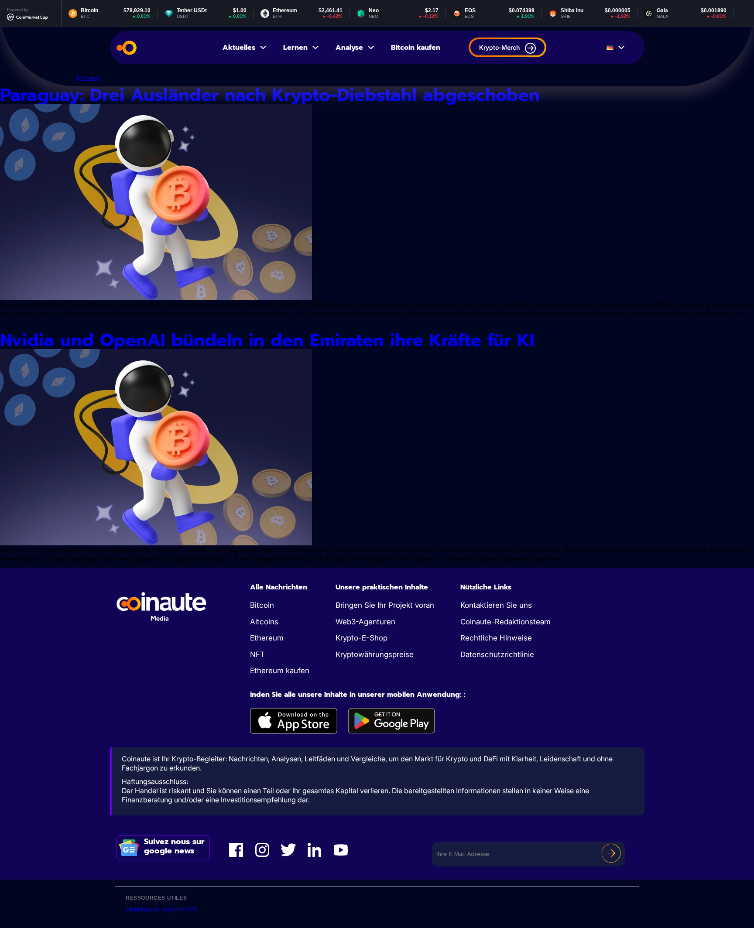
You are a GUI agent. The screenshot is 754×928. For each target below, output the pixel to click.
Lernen (295, 47)
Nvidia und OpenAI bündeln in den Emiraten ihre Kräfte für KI (267, 340)
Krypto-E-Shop (361, 638)
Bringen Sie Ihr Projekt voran (385, 605)
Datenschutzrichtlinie (497, 654)
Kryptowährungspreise (375, 654)
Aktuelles (239, 47)
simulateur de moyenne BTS (162, 909)
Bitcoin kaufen (415, 47)
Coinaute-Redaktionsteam (505, 621)
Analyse (349, 47)
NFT (257, 654)
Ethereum (267, 638)
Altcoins (264, 621)
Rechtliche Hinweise (496, 638)
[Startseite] (127, 48)
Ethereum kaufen (279, 670)
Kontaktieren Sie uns (496, 605)
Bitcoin (262, 605)
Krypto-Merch (499, 47)
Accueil (87, 78)
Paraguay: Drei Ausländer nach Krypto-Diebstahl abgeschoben (270, 95)
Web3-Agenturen (365, 621)
